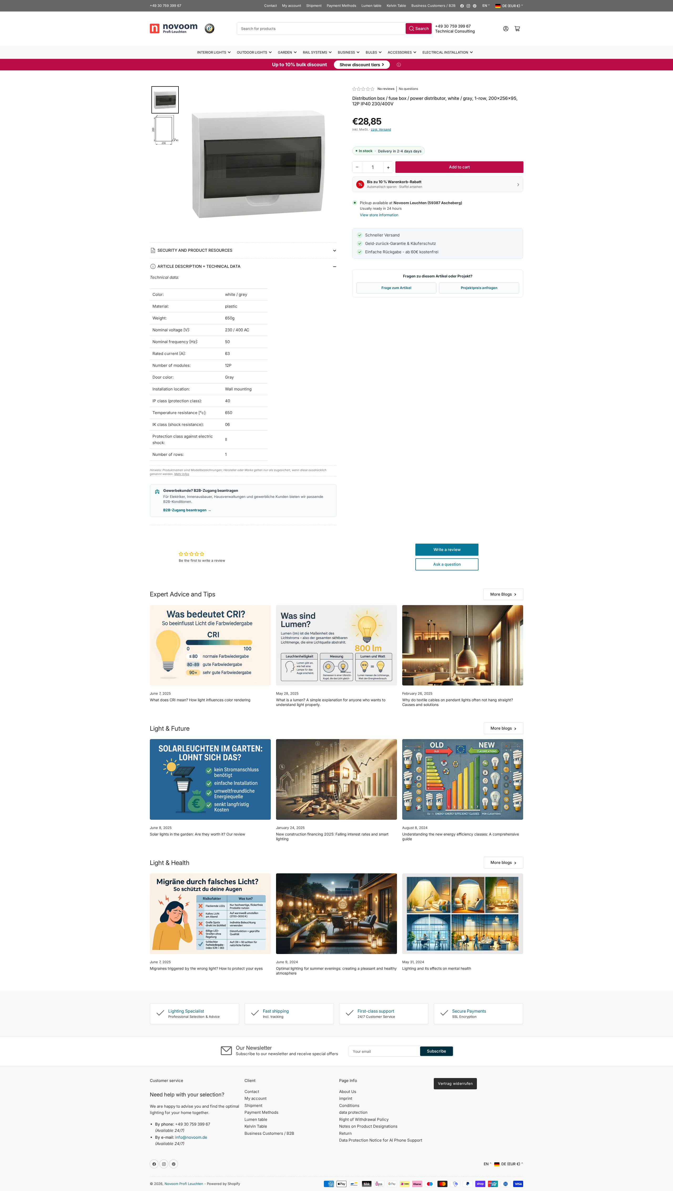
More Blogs (501, 594)
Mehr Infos (181, 474)
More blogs (501, 728)
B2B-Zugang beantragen (187, 510)
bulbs (371, 52)
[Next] (328, 164)
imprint (345, 1098)
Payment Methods (341, 5)
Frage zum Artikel (396, 288)
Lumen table (371, 5)
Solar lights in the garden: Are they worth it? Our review (197, 834)
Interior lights (211, 52)
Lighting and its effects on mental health (436, 968)
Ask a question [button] (447, 564)
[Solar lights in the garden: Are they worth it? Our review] (210, 779)
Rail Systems (315, 52)
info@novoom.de (191, 1137)
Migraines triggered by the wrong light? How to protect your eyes (206, 968)
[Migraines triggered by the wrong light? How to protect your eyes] (210, 913)
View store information (379, 215)
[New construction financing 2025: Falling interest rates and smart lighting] (336, 779)
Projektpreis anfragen (479, 288)
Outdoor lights (252, 52)
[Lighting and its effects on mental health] (462, 913)
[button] (363, 89)
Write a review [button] (447, 549)
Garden (285, 52)
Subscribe (436, 1051)
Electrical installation (445, 52)
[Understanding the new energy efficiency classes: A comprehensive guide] (462, 779)
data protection (353, 1112)
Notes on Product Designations (368, 1126)
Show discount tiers (362, 64)
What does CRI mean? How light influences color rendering (200, 700)
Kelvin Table (396, 5)
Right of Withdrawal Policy (364, 1119)
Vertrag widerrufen (455, 1083)
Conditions (349, 1105)
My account (291, 5)
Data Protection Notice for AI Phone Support (380, 1140)
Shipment (314, 5)
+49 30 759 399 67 (165, 5)
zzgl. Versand (381, 129)
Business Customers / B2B (433, 5)
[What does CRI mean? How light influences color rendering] (210, 645)
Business (346, 52)
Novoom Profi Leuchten (184, 1184)
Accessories (400, 52)
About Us (347, 1091)
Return (345, 1133)
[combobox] (334, 28)
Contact (270, 5)
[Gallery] (243, 164)
